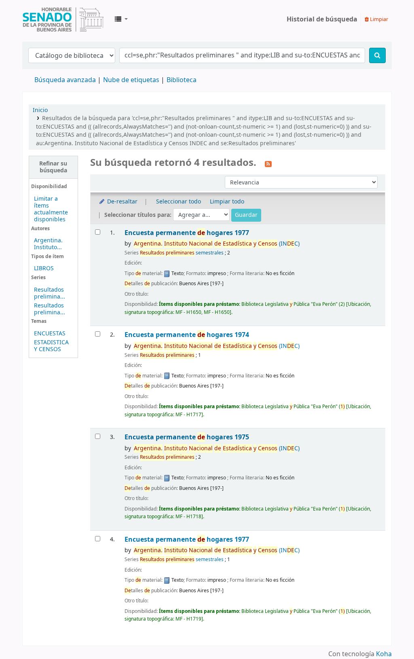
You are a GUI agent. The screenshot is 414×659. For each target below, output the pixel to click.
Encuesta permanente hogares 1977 (187, 233)
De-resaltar (121, 201)
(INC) (217, 243)
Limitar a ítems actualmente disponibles (51, 209)
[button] (121, 19)
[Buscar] (377, 55)
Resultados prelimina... (49, 293)
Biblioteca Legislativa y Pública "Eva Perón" (63, 19)
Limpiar (378, 19)
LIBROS (44, 268)
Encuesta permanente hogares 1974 (187, 335)
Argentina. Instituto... (48, 244)
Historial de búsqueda (322, 19)
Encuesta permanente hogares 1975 (187, 437)
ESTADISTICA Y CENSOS (51, 346)
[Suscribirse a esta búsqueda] (268, 163)
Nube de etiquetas (131, 80)
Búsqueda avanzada (65, 80)
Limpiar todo (227, 201)
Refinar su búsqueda (53, 167)
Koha (384, 654)
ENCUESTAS (49, 333)
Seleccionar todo (178, 201)
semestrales (182, 252)
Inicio (40, 110)
